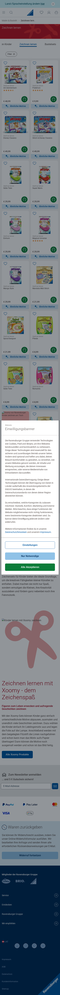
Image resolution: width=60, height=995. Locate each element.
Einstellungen (30, 545)
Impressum (45, 532)
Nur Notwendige (30, 556)
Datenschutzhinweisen (16, 532)
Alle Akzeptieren (30, 567)
